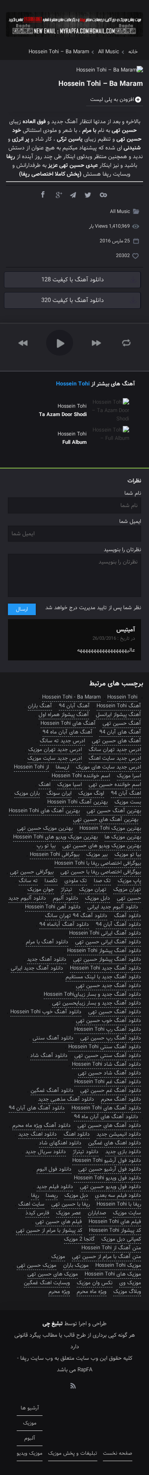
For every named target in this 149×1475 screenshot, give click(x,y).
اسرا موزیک (129, 776)
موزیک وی (130, 1283)
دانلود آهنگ (127, 916)
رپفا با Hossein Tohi (119, 1204)
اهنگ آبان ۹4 (126, 793)
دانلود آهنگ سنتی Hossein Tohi (104, 1047)
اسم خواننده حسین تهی (115, 784)
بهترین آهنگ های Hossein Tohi (44, 811)
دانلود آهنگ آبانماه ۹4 (64, 924)
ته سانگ (28, 881)
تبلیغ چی (53, 1323)
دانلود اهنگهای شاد (60, 1143)
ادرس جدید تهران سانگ (115, 749)
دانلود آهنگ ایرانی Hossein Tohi (105, 933)
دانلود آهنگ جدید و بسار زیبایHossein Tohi (92, 994)
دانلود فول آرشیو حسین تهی (109, 1169)
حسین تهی (129, 898)
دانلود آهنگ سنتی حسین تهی (107, 1055)
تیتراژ (66, 889)
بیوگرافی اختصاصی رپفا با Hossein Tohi (97, 863)
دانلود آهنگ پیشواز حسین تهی (107, 959)
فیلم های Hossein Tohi (115, 1222)
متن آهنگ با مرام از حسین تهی (106, 1256)
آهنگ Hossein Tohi (119, 706)
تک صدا (102, 881)
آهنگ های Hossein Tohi (68, 723)
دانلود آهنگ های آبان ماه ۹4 (106, 1117)
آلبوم (29, 1438)
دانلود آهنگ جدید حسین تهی (108, 985)
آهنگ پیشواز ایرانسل (118, 714)
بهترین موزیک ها (122, 837)
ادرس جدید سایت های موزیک (108, 767)
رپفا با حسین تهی (70, 1204)
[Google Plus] (57, 194)
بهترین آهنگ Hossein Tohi (77, 802)
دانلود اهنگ (77, 1134)
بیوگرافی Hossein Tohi (54, 854)
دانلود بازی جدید (123, 1152)
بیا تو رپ (46, 846)
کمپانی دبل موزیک (121, 1239)
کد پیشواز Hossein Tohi (115, 1230)
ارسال (22, 609)
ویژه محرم (59, 1291)
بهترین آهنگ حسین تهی (114, 811)
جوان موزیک (40, 889)
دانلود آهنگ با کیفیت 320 (72, 300)
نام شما (132, 493)
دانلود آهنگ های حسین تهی (109, 1125)
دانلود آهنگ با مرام (47, 942)
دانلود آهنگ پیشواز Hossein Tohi (104, 951)
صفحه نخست (117, 1453)
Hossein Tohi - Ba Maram (71, 697)
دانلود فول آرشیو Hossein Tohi (106, 1160)
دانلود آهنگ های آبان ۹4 (37, 1108)
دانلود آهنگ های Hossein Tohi (106, 1108)
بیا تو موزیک (127, 854)
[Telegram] (72, 194)
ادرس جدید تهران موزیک (55, 749)
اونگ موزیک (91, 793)
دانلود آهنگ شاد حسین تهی (109, 1073)
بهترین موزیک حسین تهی (45, 828)
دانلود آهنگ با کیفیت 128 (72, 280)
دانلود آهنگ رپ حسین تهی (110, 1038)
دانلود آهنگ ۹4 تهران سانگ (76, 916)
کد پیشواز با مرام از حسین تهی (49, 1230)
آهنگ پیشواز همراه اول (64, 714)
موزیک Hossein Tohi (118, 1265)
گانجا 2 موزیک (79, 1239)
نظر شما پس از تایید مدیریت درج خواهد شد (93, 608)
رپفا (35, 1195)
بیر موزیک (97, 854)
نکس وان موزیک (94, 1283)
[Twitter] (87, 194)
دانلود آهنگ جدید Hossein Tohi (105, 968)
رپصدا (52, 1195)
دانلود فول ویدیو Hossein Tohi (107, 1178)
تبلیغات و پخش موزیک (72, 1453)
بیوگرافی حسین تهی (32, 872)
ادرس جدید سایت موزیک (54, 758)
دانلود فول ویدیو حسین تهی (110, 1187)
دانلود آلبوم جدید (27, 898)
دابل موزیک (97, 898)
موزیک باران (76, 1265)
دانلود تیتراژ (86, 1152)
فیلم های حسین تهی (58, 1222)
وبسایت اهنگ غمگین (47, 1283)
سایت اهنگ (31, 1204)
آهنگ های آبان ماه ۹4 (68, 732)
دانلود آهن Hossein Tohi (53, 907)
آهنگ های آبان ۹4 (120, 732)
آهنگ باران (40, 706)
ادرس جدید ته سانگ (62, 741)
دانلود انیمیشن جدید (119, 1134)
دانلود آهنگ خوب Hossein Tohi (45, 1012)
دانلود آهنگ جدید (46, 959)
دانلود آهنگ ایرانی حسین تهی (108, 942)
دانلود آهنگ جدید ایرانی (37, 968)
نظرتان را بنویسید (122, 550)
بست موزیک (127, 802)
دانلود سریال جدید (45, 1152)
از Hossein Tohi (31, 767)
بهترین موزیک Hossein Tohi (110, 828)
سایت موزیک (127, 1213)
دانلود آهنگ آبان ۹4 (118, 924)
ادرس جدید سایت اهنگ (115, 758)
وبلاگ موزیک (127, 1291)
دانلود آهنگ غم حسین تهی (110, 1090)
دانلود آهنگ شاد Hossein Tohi (106, 1064)
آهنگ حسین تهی (122, 723)
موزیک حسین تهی (36, 1265)
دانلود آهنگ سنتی (53, 1038)
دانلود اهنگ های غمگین (114, 1143)
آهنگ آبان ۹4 (74, 706)
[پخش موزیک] (74, 39)
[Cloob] (102, 194)
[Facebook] (42, 194)
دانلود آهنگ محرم (121, 1099)
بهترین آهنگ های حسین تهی (105, 819)
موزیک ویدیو (30, 1453)
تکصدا (51, 881)
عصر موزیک (68, 1213)
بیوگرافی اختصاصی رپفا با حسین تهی (100, 872)
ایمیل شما (130, 521)
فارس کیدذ (37, 1213)
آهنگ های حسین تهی (116, 741)
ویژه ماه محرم (91, 1291)
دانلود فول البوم (54, 1169)
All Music (108, 52)
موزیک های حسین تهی (52, 1274)
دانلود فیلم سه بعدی (118, 1195)
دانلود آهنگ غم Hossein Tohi (107, 1082)
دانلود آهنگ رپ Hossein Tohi (107, 1029)
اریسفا (62, 767)
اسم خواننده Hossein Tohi (81, 776)
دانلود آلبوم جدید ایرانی (112, 907)
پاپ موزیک (129, 881)
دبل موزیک (76, 1195)
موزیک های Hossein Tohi (113, 1274)
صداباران (97, 1213)
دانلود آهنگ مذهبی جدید (66, 1099)
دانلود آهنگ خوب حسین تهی (108, 1020)
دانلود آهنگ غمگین (52, 1090)
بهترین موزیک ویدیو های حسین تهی (101, 846)
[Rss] (72, 1385)
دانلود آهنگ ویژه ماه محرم (41, 1125)
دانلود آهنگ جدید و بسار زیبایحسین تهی (96, 1003)
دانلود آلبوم (65, 898)
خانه (133, 52)
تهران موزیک (92, 889)
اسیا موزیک (69, 784)
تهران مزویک (127, 889)
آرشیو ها (30, 1408)
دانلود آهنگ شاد (49, 1055)
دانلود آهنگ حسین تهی (114, 1012)
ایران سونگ (59, 793)
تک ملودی (75, 881)
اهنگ (44, 784)
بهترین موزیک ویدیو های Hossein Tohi (55, 837)
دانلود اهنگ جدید (37, 1134)
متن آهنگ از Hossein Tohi (111, 1248)
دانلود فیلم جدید (55, 1187)
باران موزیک (27, 793)
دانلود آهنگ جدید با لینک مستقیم (103, 977)
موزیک (58, 1256)
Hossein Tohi (73, 383)
